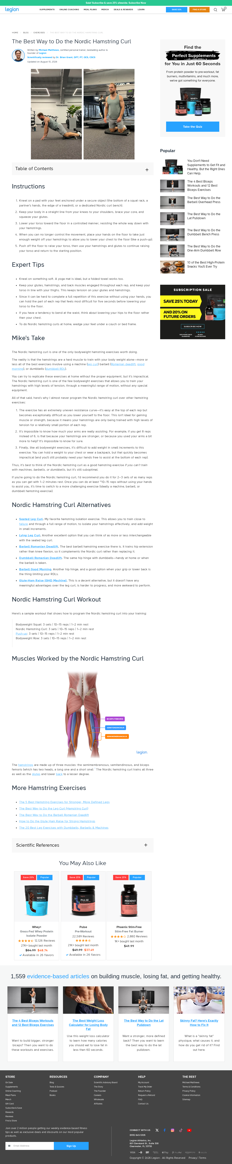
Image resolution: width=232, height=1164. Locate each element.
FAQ (140, 1099)
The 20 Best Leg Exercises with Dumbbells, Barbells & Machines (64, 827)
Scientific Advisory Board (105, 1082)
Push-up (21, 633)
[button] (72, 3)
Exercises (39, 33)
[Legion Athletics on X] (157, 1130)
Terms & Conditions (191, 1087)
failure (23, 524)
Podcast (53, 1091)
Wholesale (99, 1099)
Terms (202, 1158)
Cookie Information (191, 1095)
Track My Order (145, 1087)
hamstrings (25, 765)
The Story (98, 1087)
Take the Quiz (192, 126)
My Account (143, 1082)
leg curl (92, 364)
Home (15, 33)
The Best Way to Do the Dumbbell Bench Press (203, 232)
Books (53, 1095)
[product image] (36, 900)
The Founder (100, 1091)
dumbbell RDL (55, 368)
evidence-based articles (58, 976)
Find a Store (199, 10)
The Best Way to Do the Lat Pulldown (203, 216)
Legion (19, 10)
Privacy (193, 1158)
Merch (8, 1099)
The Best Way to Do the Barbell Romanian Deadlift (54, 815)
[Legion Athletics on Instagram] (172, 1130)
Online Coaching (13, 1091)
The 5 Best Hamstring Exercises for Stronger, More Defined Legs (64, 802)
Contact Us (143, 1104)
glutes (36, 774)
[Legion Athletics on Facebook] (164, 1130)
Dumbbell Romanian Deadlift (40, 558)
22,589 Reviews (83, 936)
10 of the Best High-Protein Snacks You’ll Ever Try (206, 264)
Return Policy (144, 1091)
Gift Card (9, 1104)
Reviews (9, 1116)
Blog (26, 33)
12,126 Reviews (45, 940)
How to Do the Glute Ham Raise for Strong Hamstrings (57, 821)
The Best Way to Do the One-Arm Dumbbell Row (204, 248)
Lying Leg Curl (29, 535)
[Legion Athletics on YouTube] (189, 1130)
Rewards (9, 1112)
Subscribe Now (137, 3)
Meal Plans (10, 1095)
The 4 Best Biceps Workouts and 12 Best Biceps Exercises (202, 186)
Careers (97, 1095)
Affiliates (98, 1104)
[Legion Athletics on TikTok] (181, 1130)
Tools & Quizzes (57, 1087)
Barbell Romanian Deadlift (38, 546)
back (59, 774)
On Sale (9, 1082)
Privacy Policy (188, 1091)
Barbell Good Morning (35, 569)
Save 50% (176, 10)
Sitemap (186, 1099)
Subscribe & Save (13, 1108)
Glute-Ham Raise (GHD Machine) (43, 580)
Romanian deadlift (123, 364)
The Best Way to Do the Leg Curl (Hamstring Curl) (53, 808)
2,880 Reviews (137, 936)
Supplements (11, 1087)
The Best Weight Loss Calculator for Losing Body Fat (88, 1025)
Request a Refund (146, 1095)
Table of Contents (34, 169)
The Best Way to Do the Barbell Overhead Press (203, 200)
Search (215, 9)
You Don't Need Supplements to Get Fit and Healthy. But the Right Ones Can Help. (206, 167)
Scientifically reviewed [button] (40, 57)
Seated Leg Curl (31, 519)
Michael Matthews (49, 50)
